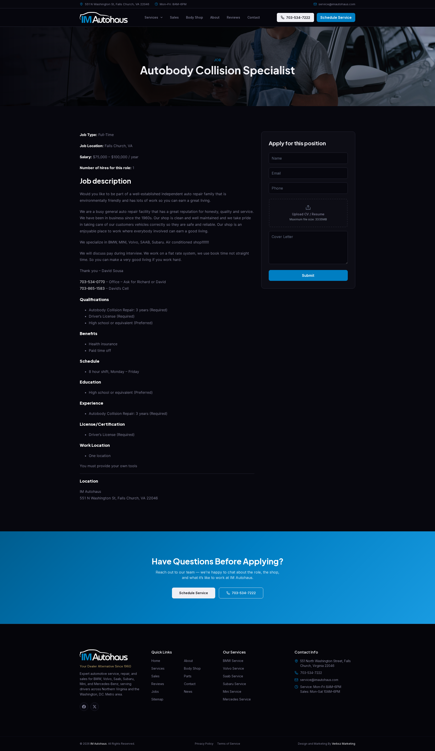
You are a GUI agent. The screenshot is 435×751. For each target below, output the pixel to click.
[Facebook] (84, 706)
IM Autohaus (98, 743)
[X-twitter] (94, 706)
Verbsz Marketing (343, 743)
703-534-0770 (92, 281)
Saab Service (233, 676)
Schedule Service (336, 17)
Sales (174, 17)
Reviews (233, 17)
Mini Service (232, 691)
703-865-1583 (92, 288)
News (188, 691)
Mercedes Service (237, 699)
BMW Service (233, 661)
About (215, 17)
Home (155, 661)
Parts (187, 676)
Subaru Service (234, 684)
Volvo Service (233, 668)
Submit (308, 275)
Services (151, 17)
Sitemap (157, 699)
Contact (253, 17)
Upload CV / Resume (308, 214)
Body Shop (194, 17)
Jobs (155, 691)
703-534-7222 (298, 17)
